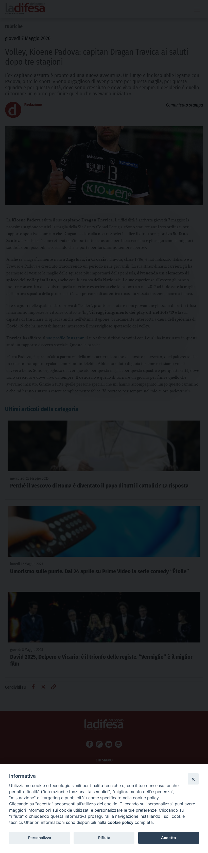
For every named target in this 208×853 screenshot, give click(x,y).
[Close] (193, 779)
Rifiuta (104, 837)
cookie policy (120, 822)
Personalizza (39, 837)
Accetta (168, 837)
